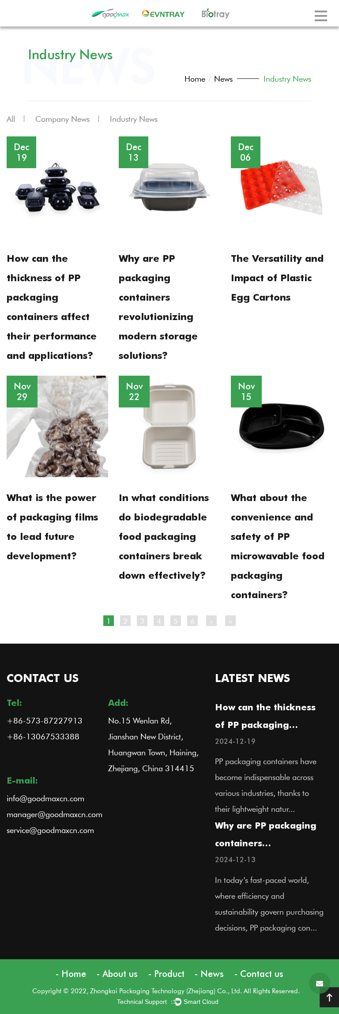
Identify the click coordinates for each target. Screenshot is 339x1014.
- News (209, 974)
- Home (71, 974)
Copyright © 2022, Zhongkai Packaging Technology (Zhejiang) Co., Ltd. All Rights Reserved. (168, 990)
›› (230, 621)
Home (195, 78)
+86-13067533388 (43, 736)
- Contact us (258, 974)
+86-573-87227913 (45, 720)
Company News (62, 118)
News (223, 78)
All (11, 118)
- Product (166, 974)
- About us (117, 974)
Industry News (134, 118)
